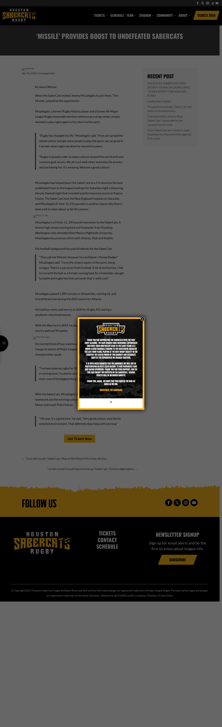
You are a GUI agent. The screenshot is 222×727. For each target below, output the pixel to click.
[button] (74, 359)
